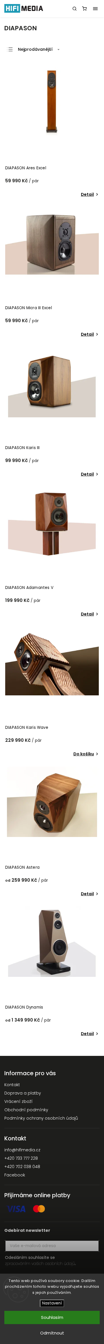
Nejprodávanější (35, 49)
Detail (87, 194)
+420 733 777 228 (21, 1158)
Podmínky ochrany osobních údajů (41, 1118)
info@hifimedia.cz (22, 1150)
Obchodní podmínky (26, 1110)
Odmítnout (52, 1333)
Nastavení (52, 1303)
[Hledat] (74, 8)
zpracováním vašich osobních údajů (40, 1263)
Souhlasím (52, 1317)
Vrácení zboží (18, 1101)
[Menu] (95, 8)
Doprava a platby (22, 1093)
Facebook (14, 1175)
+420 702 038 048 (22, 1167)
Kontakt (12, 1085)
